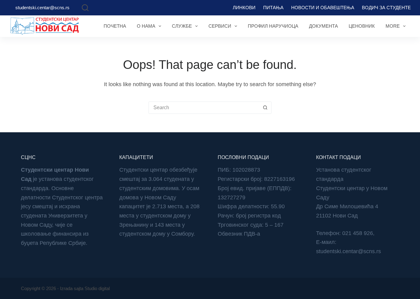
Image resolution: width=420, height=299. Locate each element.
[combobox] (204, 108)
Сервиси (219, 26)
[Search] (85, 7)
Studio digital (97, 288)
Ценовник (362, 26)
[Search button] (265, 108)
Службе (182, 26)
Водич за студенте (386, 7)
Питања (273, 7)
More (393, 26)
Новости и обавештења (322, 7)
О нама (146, 26)
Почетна (115, 26)
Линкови (244, 7)
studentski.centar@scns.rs (42, 7)
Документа (323, 26)
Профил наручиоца (273, 26)
